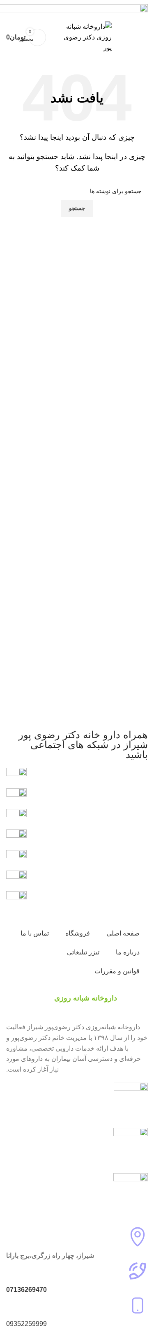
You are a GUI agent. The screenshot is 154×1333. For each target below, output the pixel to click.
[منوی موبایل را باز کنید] (139, 37)
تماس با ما (35, 933)
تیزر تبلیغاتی (83, 952)
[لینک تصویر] (16, 880)
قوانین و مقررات (117, 971)
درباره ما (128, 952)
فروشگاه (77, 933)
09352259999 (26, 1323)
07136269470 (26, 1289)
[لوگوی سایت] (83, 36)
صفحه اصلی (123, 933)
